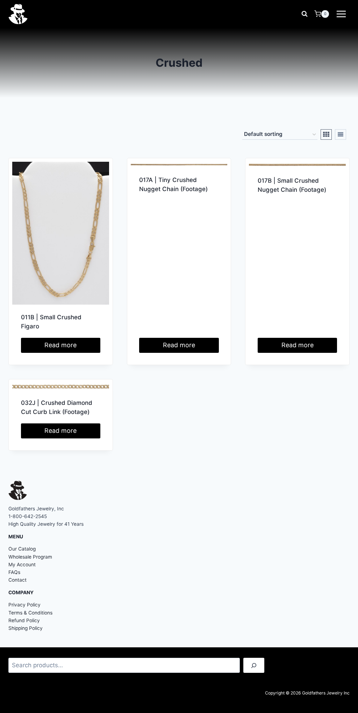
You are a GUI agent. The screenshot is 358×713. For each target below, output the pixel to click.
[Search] (253, 665)
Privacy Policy (24, 604)
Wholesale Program (30, 557)
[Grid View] (326, 134)
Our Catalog (22, 549)
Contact (17, 580)
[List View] (340, 134)
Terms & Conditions (30, 613)
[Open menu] (341, 13)
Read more (60, 345)
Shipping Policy (25, 628)
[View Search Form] (304, 14)
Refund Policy (24, 620)
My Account (22, 564)
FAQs (14, 572)
